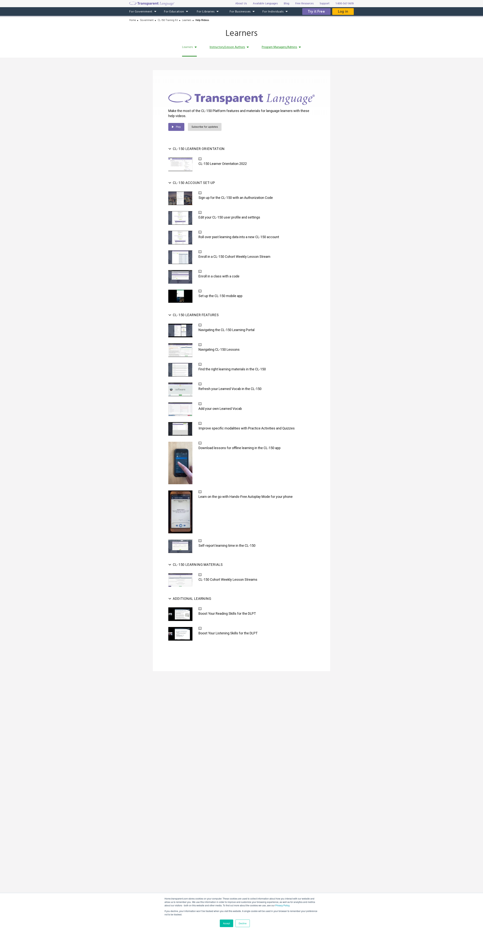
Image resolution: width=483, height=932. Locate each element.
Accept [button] (226, 923)
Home (132, 20)
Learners (186, 20)
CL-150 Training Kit (168, 20)
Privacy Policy (282, 905)
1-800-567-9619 (345, 3)
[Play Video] (180, 164)
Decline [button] (243, 923)
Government (147, 20)
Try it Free (316, 11)
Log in (343, 11)
